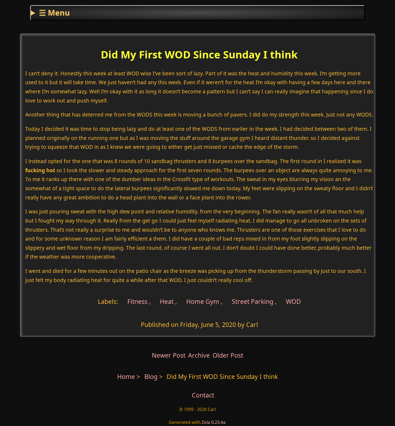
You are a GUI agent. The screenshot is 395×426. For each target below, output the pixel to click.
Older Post (228, 355)
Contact (203, 395)
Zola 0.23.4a (213, 422)
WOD (293, 301)
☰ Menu (54, 12)
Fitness (137, 301)
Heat (167, 301)
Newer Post (168, 355)
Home (126, 376)
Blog (151, 376)
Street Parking (252, 301)
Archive (199, 355)
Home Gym (202, 301)
